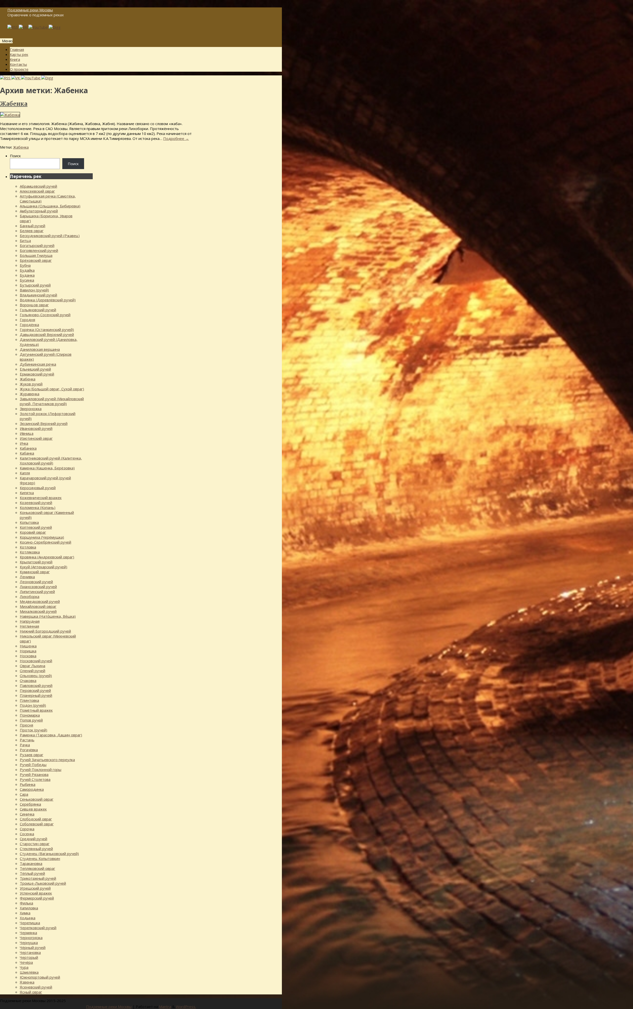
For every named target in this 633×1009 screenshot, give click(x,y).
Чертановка (30, 952)
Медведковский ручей (40, 601)
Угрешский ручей (35, 888)
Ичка (24, 443)
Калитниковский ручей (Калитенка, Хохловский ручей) (51, 460)
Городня (27, 319)
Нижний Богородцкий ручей (45, 631)
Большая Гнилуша (36, 255)
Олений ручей (32, 670)
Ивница (26, 433)
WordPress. (186, 1006)
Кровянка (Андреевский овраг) (47, 556)
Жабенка (13, 103)
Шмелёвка (29, 972)
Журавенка (29, 393)
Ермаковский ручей (37, 374)
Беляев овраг (32, 230)
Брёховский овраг (36, 260)
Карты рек (19, 54)
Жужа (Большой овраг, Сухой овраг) (52, 388)
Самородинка (32, 789)
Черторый (29, 957)
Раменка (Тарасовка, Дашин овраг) (51, 734)
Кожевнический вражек (41, 497)
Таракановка (31, 863)
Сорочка (27, 828)
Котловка (28, 547)
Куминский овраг (35, 571)
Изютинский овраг (36, 438)
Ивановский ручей (36, 428)
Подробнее (176, 138)
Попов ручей (31, 720)
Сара (24, 794)
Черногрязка (31, 937)
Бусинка (27, 280)
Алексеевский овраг (37, 191)
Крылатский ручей (36, 561)
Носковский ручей (36, 660)
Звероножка (31, 408)
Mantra (165, 1006)
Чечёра (26, 962)
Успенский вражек (36, 893)
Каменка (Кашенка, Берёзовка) (47, 467)
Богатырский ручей (37, 245)
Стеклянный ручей (36, 848)
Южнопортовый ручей (40, 977)
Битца (25, 240)
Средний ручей (33, 838)
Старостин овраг (34, 843)
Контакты (18, 64)
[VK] (23, 27)
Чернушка (29, 942)
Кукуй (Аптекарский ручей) (43, 566)
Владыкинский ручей (38, 294)
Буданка (27, 275)
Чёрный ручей (32, 947)
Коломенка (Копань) (37, 507)
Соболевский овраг (37, 823)
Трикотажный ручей (38, 878)
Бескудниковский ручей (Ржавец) (50, 235)
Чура (24, 967)
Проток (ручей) (33, 729)
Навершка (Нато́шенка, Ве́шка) (48, 616)
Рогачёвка (29, 749)
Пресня (26, 725)
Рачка (25, 744)
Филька (26, 902)
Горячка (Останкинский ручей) (47, 329)
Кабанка (27, 453)
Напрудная (30, 621)
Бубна (25, 265)
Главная (17, 49)
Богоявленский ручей (39, 250)
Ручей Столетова (35, 779)
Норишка (28, 650)
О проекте (19, 69)
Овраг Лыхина (32, 665)
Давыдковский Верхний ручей (47, 334)
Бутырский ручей (35, 285)
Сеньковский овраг (36, 799)
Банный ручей (32, 225)
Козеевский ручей (36, 502)
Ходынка (27, 917)
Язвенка (27, 982)
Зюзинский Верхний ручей (44, 423)
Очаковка (28, 680)
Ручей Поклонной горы (40, 769)
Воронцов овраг (34, 304)
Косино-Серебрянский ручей (45, 542)
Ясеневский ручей (36, 987)
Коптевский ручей (36, 527)
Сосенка (27, 833)
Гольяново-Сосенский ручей (45, 314)
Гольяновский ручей (38, 309)
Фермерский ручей (37, 898)
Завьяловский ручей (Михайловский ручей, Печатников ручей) (52, 401)
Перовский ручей (35, 690)
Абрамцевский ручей (38, 186)
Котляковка (30, 551)
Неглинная (29, 626)
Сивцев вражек (33, 809)
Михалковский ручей (38, 611)
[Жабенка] (10, 114)
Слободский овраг (36, 818)
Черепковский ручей (38, 927)
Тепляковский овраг (37, 868)
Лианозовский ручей (38, 586)
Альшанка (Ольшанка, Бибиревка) (50, 205)
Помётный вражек (36, 710)
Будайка (27, 270)
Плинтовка (29, 700)
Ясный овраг (31, 991)
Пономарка (30, 715)
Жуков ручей (31, 383)
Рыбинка (27, 784)
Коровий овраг (33, 532)
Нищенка (28, 645)
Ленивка (27, 576)
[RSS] (13, 27)
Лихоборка (29, 596)
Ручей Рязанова (34, 774)
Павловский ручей (36, 685)
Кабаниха (28, 448)
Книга (15, 59)
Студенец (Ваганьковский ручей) (49, 853)
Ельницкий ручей (35, 369)
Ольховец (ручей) (36, 675)
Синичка (27, 814)
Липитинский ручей (37, 591)
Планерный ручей (36, 695)
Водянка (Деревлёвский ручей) (48, 299)
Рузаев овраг (31, 754)
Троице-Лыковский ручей (43, 883)
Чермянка (28, 932)
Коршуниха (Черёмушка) (42, 537)
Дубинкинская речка (38, 364)
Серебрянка (30, 804)
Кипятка (27, 492)
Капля (25, 472)
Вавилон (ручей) (34, 289)
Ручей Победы (33, 764)
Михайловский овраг (38, 606)
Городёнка (29, 324)
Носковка (28, 655)
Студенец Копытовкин (40, 858)
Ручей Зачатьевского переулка (47, 759)
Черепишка (30, 922)
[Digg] (55, 27)
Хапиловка (29, 907)
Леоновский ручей (36, 581)
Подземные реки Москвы (30, 9)
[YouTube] (38, 27)
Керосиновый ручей (38, 487)
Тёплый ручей (32, 873)
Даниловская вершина (40, 349)
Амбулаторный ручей (39, 210)
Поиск (15, 155)
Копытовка (29, 522)
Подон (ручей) (33, 705)
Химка (25, 912)
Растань (27, 739)
